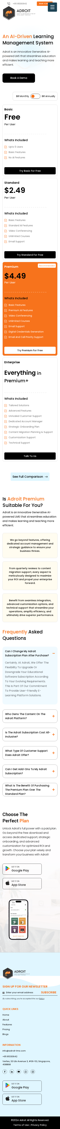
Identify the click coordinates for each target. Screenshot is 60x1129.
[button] (30, 476)
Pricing (6, 1029)
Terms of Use (21, 1125)
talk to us (30, 456)
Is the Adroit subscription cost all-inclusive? (27, 734)
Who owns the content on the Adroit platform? (25, 716)
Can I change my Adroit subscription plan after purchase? (27, 653)
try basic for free (30, 171)
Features (7, 1024)
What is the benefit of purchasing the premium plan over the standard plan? (27, 790)
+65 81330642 (9, 1056)
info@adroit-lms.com (14, 1050)
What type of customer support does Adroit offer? (26, 753)
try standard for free (30, 255)
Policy (41, 998)
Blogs (5, 1034)
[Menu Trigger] (52, 7)
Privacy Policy (39, 1125)
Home (5, 1014)
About (5, 1019)
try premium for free (30, 350)
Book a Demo (44, 3)
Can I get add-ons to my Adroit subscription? (26, 771)
